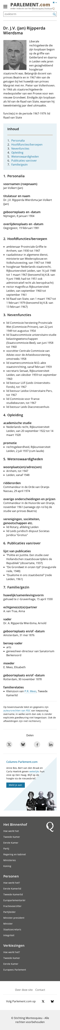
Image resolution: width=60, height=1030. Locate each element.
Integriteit (8, 935)
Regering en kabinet (14, 854)
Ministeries (9, 860)
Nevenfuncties (20, 148)
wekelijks (34, 771)
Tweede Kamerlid (13, 894)
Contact (40, 990)
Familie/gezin (19, 164)
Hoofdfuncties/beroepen (26, 144)
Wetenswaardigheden (25, 156)
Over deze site (24, 990)
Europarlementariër (14, 900)
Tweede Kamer (11, 836)
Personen (11, 876)
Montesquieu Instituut (42, 8)
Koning (7, 866)
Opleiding (17, 152)
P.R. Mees (30, 691)
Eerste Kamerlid (12, 888)
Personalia (18, 140)
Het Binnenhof (15, 824)
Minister (8, 923)
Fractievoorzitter (12, 906)
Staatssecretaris (12, 929)
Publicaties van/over (24, 160)
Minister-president (13, 917)
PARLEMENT (30, 5)
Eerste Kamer (10, 842)
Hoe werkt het (11, 831)
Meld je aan (15, 785)
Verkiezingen (13, 945)
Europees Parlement (14, 969)
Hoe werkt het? (11, 882)
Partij (6, 848)
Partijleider (9, 912)
